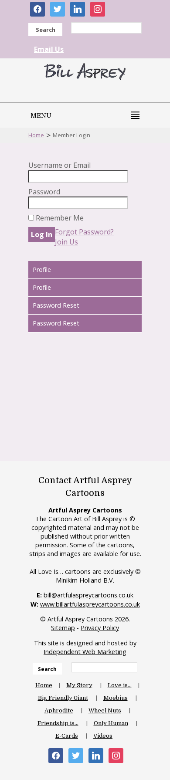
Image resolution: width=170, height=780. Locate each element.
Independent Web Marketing (85, 652)
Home (36, 135)
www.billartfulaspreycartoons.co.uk (90, 604)
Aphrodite (58, 710)
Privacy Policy (100, 628)
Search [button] (45, 30)
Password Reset (56, 305)
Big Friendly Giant (63, 698)
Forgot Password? (84, 232)
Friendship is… (57, 723)
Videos (102, 736)
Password (44, 192)
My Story (79, 685)
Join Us (66, 242)
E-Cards (66, 736)
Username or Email (59, 165)
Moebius (115, 698)
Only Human (111, 723)
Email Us (49, 49)
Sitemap (63, 628)
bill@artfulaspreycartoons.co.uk (88, 595)
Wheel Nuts (104, 710)
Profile (42, 269)
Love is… (120, 685)
